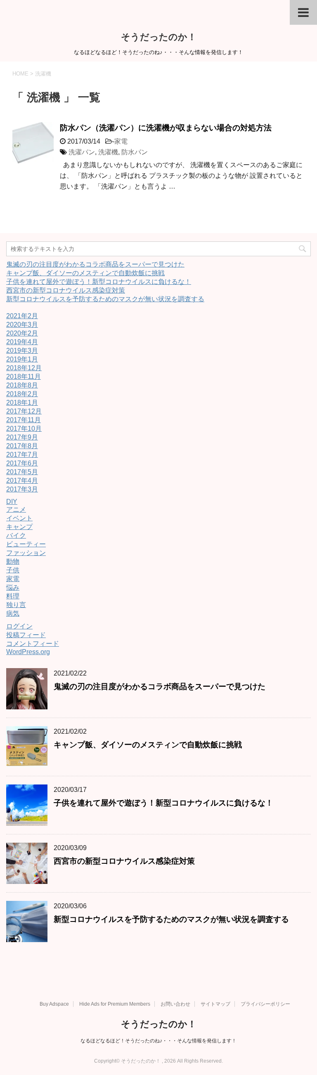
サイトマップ (215, 1004)
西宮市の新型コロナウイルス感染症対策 (65, 290)
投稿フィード (26, 634)
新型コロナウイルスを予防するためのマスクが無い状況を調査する (105, 298)
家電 (121, 141)
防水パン (134, 152)
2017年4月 (22, 480)
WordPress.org (28, 651)
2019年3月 (22, 350)
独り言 (16, 604)
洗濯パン (82, 152)
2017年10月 (24, 428)
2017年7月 (22, 454)
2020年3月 (22, 324)
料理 (12, 596)
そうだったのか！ (158, 37)
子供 (12, 570)
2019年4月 (22, 341)
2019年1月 (22, 359)
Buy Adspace (54, 1004)
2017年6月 (22, 463)
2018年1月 (22, 402)
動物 (12, 561)
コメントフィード (32, 643)
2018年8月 (22, 385)
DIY (11, 501)
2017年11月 (23, 419)
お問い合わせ (175, 1004)
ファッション (26, 552)
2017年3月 (22, 489)
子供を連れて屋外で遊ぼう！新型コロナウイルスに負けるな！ (98, 281)
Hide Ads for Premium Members (114, 1004)
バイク (16, 535)
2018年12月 (24, 367)
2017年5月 (22, 471)
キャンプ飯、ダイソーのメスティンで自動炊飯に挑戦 (85, 272)
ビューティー (26, 544)
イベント (19, 518)
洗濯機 (108, 152)
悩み (12, 587)
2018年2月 (22, 393)
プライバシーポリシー (265, 1004)
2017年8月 (22, 445)
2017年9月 (22, 437)
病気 (12, 613)
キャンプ (19, 526)
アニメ (16, 509)
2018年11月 (23, 376)
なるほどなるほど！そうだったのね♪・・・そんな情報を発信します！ (158, 1041)
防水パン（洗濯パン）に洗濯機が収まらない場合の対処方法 (166, 127)
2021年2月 (22, 315)
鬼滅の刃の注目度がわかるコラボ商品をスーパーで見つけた (95, 264)
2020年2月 (22, 333)
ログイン (19, 626)
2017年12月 (24, 411)
